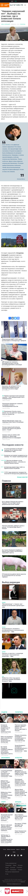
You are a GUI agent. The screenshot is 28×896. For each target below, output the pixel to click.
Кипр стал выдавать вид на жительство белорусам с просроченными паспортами (7, 739)
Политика (22, 24)
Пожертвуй (8, 865)
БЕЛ (12, 1)
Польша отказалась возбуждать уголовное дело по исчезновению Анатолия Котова (21, 737)
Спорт (3, 802)
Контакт (20, 869)
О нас (6, 874)
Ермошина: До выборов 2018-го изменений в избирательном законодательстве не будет (11, 387)
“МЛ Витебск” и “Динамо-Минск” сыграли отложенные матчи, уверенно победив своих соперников (7, 838)
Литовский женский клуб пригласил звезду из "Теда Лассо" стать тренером (7, 817)
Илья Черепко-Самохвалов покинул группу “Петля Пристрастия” (21, 817)
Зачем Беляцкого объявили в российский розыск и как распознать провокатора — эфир (13, 630)
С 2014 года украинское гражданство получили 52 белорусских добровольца (15, 473)
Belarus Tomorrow (11, 849)
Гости (4, 849)
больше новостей (22, 477)
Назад (1, 891)
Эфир (14, 852)
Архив (6, 867)
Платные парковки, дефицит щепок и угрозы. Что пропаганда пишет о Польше (13, 527)
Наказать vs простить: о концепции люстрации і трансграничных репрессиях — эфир (12, 655)
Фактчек (23, 849)
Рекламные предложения (12, 871)
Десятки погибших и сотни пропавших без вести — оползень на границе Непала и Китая (15, 462)
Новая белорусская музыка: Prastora (20, 831)
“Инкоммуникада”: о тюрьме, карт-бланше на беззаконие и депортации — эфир (13, 605)
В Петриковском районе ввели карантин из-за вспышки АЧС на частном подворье (14, 575)
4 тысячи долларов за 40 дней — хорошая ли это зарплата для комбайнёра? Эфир (13, 450)
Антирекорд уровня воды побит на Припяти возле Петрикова (14, 467)
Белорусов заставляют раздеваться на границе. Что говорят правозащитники (15, 456)
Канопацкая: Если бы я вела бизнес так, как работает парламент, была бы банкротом (13, 413)
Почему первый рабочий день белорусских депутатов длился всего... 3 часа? (11, 428)
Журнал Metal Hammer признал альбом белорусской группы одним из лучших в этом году (21, 792)
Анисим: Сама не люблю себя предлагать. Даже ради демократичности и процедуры (11, 436)
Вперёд (27, 891)
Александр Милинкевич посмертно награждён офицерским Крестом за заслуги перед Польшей (12, 701)
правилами (23, 881)
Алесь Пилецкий (5, 24)
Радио (14, 865)
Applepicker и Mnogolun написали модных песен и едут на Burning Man (21, 772)
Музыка (18, 802)
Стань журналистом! (10, 863)
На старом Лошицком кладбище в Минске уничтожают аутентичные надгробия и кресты (12, 551)
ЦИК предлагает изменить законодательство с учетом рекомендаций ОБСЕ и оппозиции (12, 363)
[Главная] (16, 5)
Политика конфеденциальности (14, 883)
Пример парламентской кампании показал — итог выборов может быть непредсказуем (13, 397)
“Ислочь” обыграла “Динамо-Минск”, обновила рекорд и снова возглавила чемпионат (6, 827)
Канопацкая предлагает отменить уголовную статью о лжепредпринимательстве (12, 405)
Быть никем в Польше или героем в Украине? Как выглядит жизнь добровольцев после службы (12, 503)
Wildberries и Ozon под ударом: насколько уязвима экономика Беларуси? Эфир (11, 679)
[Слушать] (3, 395)
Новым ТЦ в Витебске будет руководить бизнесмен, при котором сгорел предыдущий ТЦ (6, 784)
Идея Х (18, 849)
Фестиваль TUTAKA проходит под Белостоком (20, 825)
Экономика (5, 757)
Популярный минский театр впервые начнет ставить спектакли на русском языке (20, 782)
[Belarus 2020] (17, 891)
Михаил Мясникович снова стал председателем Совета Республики (12, 421)
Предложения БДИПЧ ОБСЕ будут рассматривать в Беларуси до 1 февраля (14, 339)
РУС (16, 1)
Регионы (20, 865)
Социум (4, 712)
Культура (18, 757)
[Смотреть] (5, 460)
